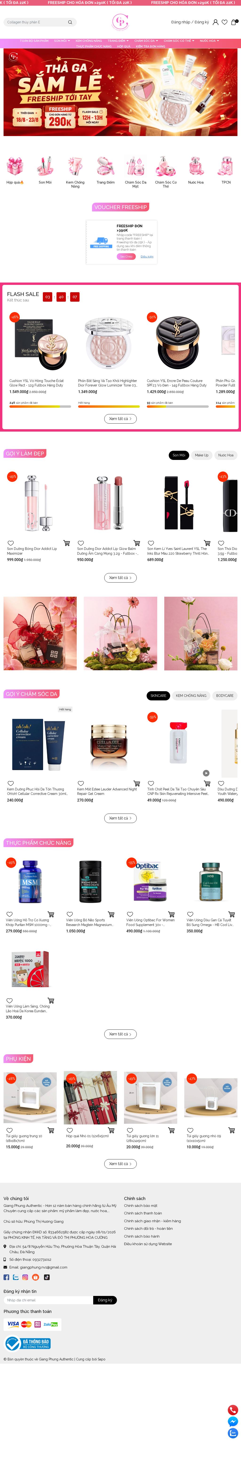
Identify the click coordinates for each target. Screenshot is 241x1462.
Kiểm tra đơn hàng (150, 46)
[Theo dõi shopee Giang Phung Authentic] (35, 1276)
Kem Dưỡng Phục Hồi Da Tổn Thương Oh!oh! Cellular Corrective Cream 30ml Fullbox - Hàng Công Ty (36, 793)
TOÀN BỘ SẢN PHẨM (34, 41)
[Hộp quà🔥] (15, 166)
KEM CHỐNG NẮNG (89, 41)
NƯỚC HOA (208, 41)
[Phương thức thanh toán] (32, 1324)
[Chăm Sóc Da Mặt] (135, 166)
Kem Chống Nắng (75, 184)
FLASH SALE (23, 294)
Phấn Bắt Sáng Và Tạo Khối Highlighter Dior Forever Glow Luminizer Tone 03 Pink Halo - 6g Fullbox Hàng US (107, 385)
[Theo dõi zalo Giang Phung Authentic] (16, 1276)
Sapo (101, 1359)
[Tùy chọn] (66, 543)
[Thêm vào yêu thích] (10, 543)
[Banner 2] (120, 633)
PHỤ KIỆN (18, 1059)
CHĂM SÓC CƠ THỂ (178, 41)
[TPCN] (225, 166)
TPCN (226, 182)
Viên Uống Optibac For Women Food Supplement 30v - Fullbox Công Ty (150, 924)
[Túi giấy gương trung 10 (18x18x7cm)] (30, 1097)
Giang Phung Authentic (56, 1359)
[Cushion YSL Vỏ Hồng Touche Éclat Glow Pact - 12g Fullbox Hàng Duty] (40, 343)
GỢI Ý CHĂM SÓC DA (31, 694)
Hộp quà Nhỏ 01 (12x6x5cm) (87, 1136)
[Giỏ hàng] (233, 22)
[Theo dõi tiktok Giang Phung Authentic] (47, 1276)
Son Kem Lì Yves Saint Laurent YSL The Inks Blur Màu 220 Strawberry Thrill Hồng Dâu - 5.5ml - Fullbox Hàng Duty (178, 553)
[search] (70, 22)
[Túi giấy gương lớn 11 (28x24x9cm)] (150, 1097)
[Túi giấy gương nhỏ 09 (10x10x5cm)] (210, 1097)
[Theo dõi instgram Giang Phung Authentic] (25, 1276)
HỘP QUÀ (123, 46)
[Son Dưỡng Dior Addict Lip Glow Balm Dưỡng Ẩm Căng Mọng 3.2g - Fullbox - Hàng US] (109, 503)
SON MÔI (60, 41)
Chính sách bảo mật (140, 1206)
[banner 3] (200, 633)
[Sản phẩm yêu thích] (224, 22)
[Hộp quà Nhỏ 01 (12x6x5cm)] (90, 1097)
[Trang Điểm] (105, 166)
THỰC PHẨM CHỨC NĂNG (94, 46)
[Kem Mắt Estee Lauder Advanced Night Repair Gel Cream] (109, 744)
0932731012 (41, 1259)
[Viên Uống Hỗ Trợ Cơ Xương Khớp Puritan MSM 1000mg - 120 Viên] (30, 882)
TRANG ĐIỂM (117, 41)
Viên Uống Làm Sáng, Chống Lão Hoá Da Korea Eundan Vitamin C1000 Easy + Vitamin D (30, 1010)
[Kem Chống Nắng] (75, 166)
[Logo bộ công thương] (27, 1343)
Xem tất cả (118, 418)
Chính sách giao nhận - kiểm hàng (152, 1221)
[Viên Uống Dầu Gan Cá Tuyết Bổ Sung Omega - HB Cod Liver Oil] (210, 882)
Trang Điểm (105, 182)
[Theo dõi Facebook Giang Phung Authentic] (6, 1276)
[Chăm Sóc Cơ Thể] (165, 166)
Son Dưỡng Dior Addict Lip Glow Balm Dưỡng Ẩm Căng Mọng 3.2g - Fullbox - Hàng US (107, 553)
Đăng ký (202, 22)
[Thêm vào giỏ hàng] (207, 543)
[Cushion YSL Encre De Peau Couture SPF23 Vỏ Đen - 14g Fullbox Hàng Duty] (178, 343)
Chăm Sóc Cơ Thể (166, 184)
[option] (120, 92)
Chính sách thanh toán (143, 1213)
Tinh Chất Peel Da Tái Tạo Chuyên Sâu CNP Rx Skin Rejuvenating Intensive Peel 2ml (177, 793)
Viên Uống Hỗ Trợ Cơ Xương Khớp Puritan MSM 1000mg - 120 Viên (28, 924)
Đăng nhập (181, 22)
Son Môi (45, 182)
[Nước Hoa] (195, 166)
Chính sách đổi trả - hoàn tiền (148, 1228)
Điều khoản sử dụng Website (148, 1244)
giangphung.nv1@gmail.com (43, 1267)
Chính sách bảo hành (142, 1236)
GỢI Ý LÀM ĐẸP (25, 453)
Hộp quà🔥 (15, 182)
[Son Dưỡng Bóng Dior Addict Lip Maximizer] (38, 503)
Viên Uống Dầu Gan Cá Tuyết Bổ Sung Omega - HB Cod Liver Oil (211, 924)
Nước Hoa (196, 182)
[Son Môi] (45, 166)
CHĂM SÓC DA (144, 41)
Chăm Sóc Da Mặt (135, 184)
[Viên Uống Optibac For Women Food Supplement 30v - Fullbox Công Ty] (150, 882)
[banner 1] (40, 633)
